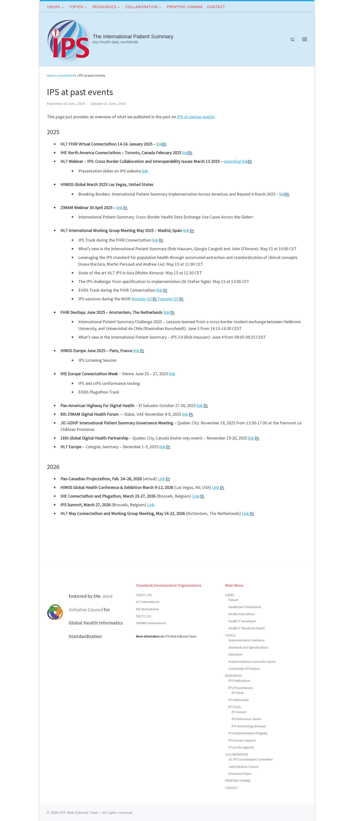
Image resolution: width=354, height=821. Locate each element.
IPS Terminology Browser (249, 726)
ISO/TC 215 (143, 616)
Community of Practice (244, 669)
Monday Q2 (141, 299)
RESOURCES (233, 676)
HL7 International (147, 602)
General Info (67, 75)
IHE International (147, 609)
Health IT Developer (242, 621)
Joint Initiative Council (243, 767)
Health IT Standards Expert (247, 628)
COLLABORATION (236, 754)
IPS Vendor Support (242, 740)
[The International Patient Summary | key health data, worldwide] (69, 38)
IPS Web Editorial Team (180, 636)
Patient (233, 600)
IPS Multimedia (239, 700)
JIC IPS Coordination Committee (251, 759)
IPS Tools (235, 707)
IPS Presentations (240, 688)
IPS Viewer (239, 712)
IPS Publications (239, 681)
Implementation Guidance (247, 640)
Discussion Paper (240, 774)
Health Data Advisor (242, 614)
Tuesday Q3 (168, 299)
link (160, 144)
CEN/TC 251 (144, 595)
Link (161, 478)
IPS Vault (237, 693)
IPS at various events (196, 116)
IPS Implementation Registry (248, 733)
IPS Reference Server (246, 719)
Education (235, 654)
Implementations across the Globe (252, 662)
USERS (229, 595)
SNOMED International (151, 623)
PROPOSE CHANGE (238, 781)
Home (51, 75)
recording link (236, 161)
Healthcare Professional (245, 607)
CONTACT (231, 788)
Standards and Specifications (248, 647)
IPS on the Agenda (241, 747)
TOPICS (230, 635)
